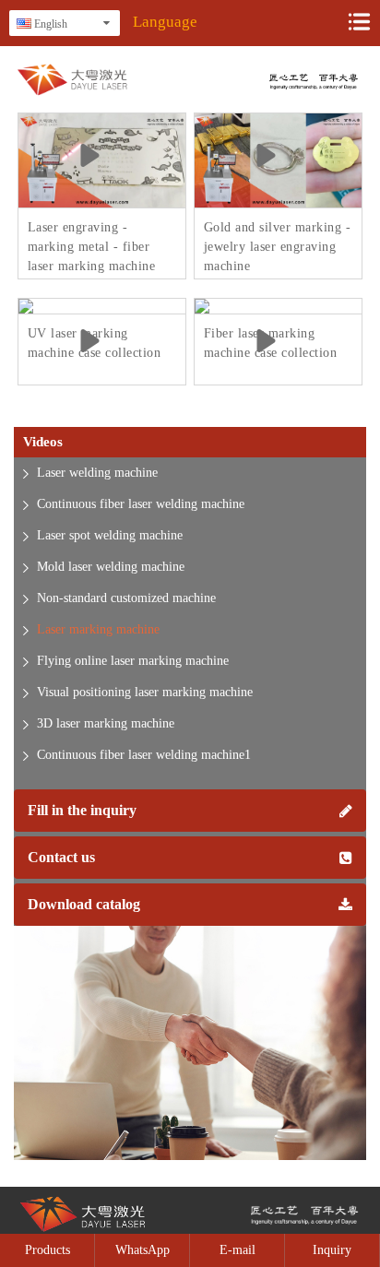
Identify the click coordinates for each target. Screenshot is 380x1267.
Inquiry (332, 1250)
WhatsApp (142, 1250)
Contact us (61, 857)
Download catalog (84, 904)
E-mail (237, 1250)
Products (47, 1250)
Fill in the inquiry (82, 810)
